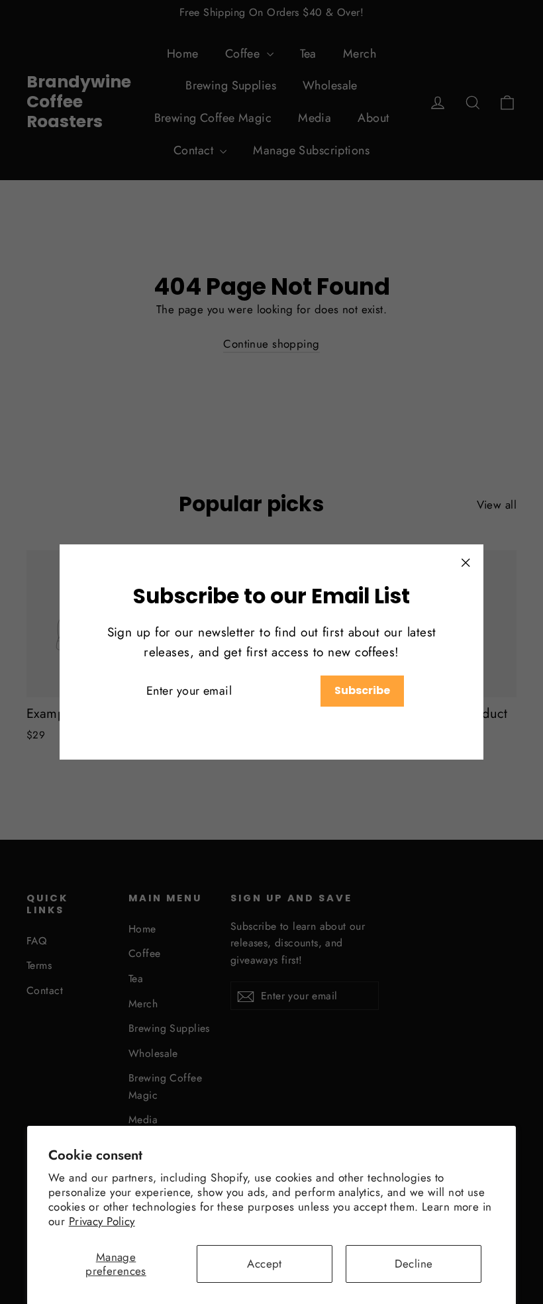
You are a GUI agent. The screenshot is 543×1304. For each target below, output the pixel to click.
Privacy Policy (102, 1221)
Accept (264, 1264)
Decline (414, 1264)
